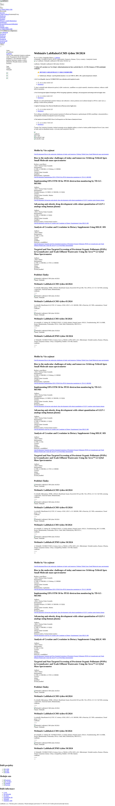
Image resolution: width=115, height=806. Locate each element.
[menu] (0, 3)
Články (2, 14)
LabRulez (9, 53)
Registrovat (14, 30)
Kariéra (2, 25)
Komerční (3, 24)
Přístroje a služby (5, 21)
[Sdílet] (36, 310)
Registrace (41, 84)
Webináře (2, 17)
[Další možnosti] (34, 294)
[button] (18, 73)
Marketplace (13, 21)
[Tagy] (34, 310)
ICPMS (6, 9)
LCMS (10, 9)
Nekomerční (9, 24)
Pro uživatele (7, 794)
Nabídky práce (4, 27)
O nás (5, 792)
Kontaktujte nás (8, 797)
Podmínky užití (8, 800)
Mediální (15, 24)
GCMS (2, 9)
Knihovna (3, 16)
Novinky (2, 13)
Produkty (2, 19)
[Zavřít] (0, 6)
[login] (0, 46)
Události (6, 14)
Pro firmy (6, 796)
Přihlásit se (6, 30)
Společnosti (3, 22)
